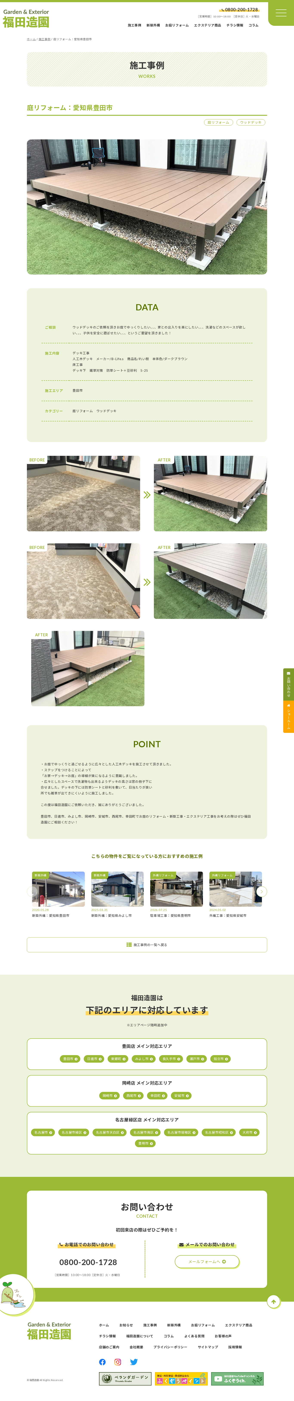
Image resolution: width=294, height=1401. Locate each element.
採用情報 (235, 1347)
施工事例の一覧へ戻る (151, 945)
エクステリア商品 (207, 25)
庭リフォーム (218, 122)
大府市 (248, 1132)
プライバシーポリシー (170, 1347)
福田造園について (139, 1336)
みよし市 (142, 1059)
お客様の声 (223, 1336)
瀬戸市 (195, 1059)
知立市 (219, 1059)
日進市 (92, 1059)
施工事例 (134, 25)
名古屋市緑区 (72, 1132)
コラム (254, 25)
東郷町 (116, 1059)
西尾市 (132, 1095)
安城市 (179, 1095)
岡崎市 (108, 1095)
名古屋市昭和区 (217, 1132)
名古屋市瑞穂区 (179, 1132)
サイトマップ (208, 1347)
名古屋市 (41, 1132)
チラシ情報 (234, 25)
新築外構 (153, 25)
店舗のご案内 (109, 1347)
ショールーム (289, 719)
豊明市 (143, 1143)
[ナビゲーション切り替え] (281, 13)
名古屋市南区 (143, 1132)
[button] (261, 891)
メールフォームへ (204, 1261)
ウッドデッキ (251, 122)
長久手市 (169, 1059)
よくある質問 (194, 1336)
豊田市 (68, 1059)
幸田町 (155, 1095)
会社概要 (136, 1347)
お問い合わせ (289, 687)
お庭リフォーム (177, 25)
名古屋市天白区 (108, 1132)
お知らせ (126, 1325)
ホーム (31, 39)
